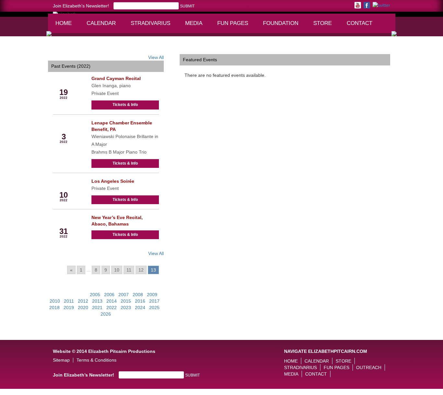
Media (196, 26)
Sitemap (61, 360)
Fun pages (235, 26)
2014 (111, 301)
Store (322, 23)
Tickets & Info (125, 104)
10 (116, 270)
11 (128, 270)
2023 (126, 307)
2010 (55, 301)
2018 (54, 307)
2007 (123, 294)
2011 (69, 301)
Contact (359, 23)
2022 (111, 307)
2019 (69, 307)
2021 (97, 307)
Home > (56, 49)
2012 (83, 301)
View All (156, 57)
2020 (83, 307)
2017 (154, 301)
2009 (152, 294)
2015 (126, 301)
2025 (154, 307)
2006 (109, 294)
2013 (97, 301)
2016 (140, 301)
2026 (106, 314)
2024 (140, 307)
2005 (95, 294)
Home (63, 23)
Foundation (283, 26)
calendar (101, 23)
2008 (138, 294)
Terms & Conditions (96, 360)
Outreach (368, 367)
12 (141, 270)
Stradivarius (150, 23)
